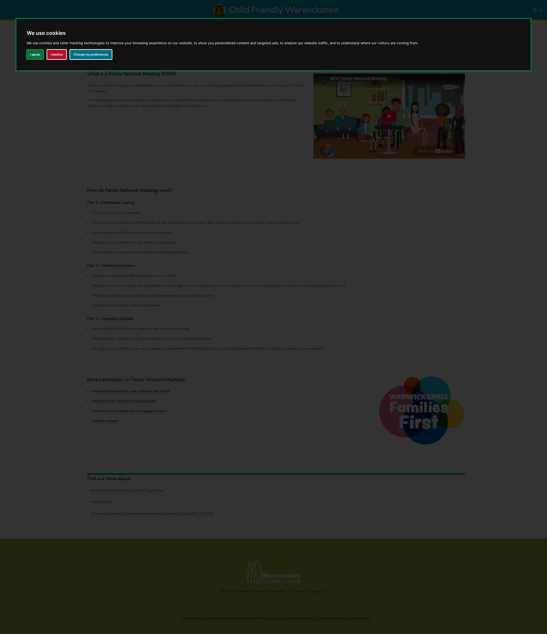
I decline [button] (57, 54)
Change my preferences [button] (91, 54)
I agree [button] (35, 54)
